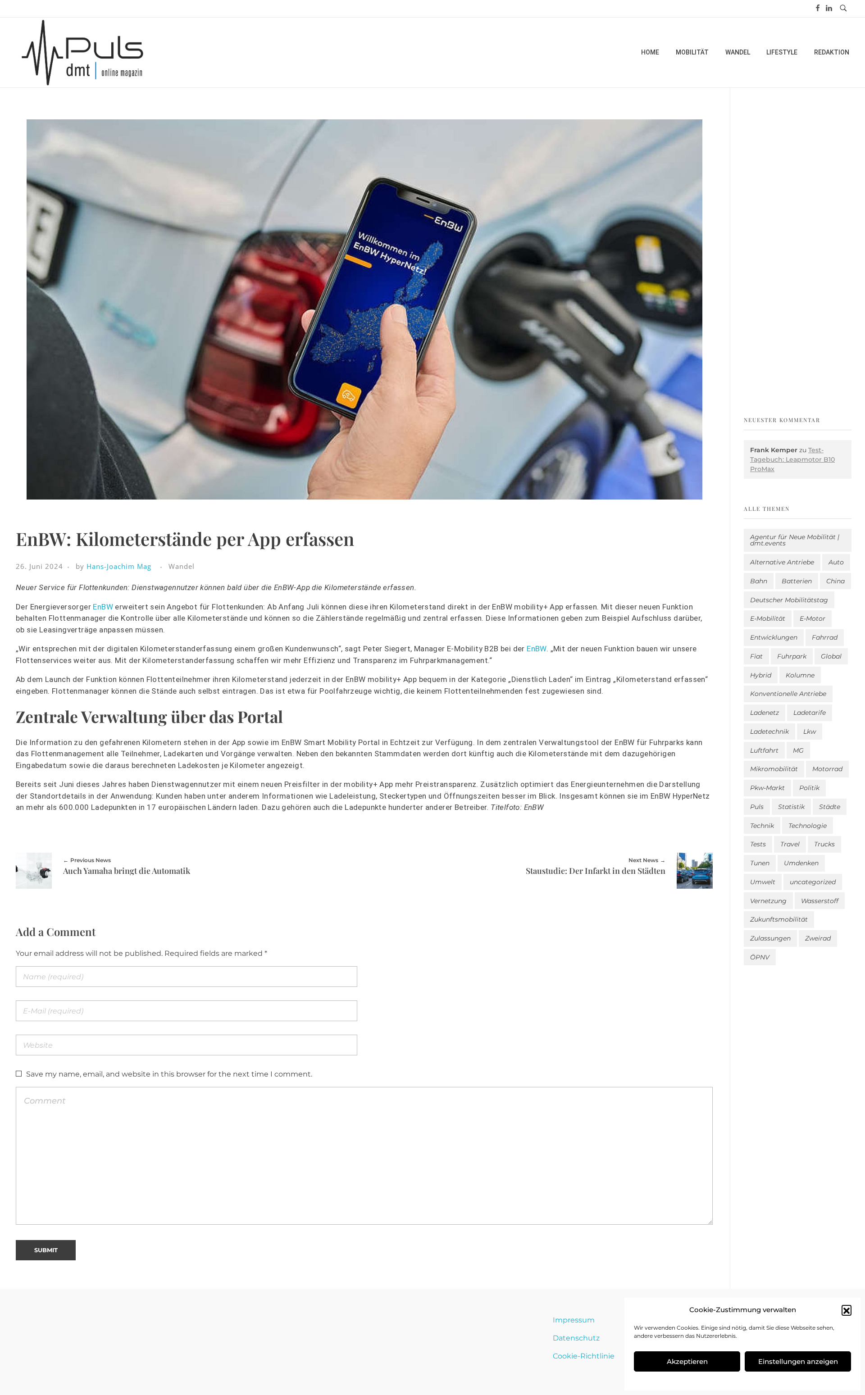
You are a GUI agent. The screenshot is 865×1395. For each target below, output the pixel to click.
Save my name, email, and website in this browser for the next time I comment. (169, 1074)
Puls (757, 807)
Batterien (797, 581)
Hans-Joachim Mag (118, 566)
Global (831, 656)
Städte (829, 807)
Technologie (807, 826)
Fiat (756, 656)
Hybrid (760, 675)
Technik (762, 826)
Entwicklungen (773, 637)
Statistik (791, 807)
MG (798, 750)
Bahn (758, 581)
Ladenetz (764, 713)
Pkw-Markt (767, 788)
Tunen (759, 863)
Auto (836, 562)
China (835, 581)
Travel (790, 844)
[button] (846, 1309)
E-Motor (812, 618)
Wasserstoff (819, 901)
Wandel (181, 566)
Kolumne (800, 675)
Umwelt (762, 882)
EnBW (103, 606)
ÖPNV (759, 957)
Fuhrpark (791, 656)
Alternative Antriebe (782, 562)
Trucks (824, 844)
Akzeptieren (687, 1361)
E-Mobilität (767, 618)
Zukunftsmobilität (779, 919)
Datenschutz (576, 1338)
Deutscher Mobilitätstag (789, 600)
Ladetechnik (769, 731)
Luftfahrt (764, 750)
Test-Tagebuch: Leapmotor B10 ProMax (792, 459)
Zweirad (818, 938)
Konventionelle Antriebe (788, 694)
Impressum (574, 1320)
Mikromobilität (774, 769)
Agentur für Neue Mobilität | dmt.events (794, 540)
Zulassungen (770, 938)
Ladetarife (809, 713)
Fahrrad (825, 637)
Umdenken (801, 863)
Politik (809, 788)
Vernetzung (768, 901)
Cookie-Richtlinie (584, 1356)
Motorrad (827, 769)
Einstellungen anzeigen (798, 1361)
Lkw (809, 731)
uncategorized (813, 882)
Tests (758, 844)
